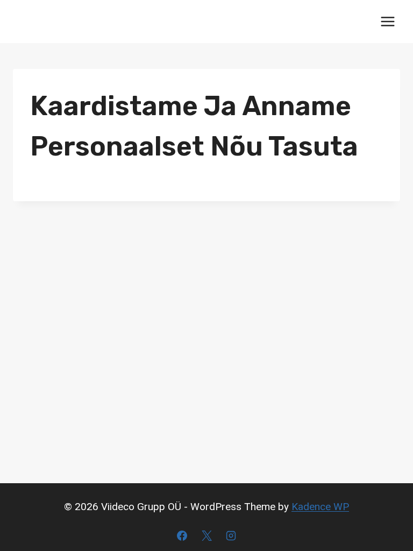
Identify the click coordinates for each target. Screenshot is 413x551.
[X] (206, 535)
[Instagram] (231, 535)
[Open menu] (387, 21)
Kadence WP (320, 506)
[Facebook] (182, 535)
